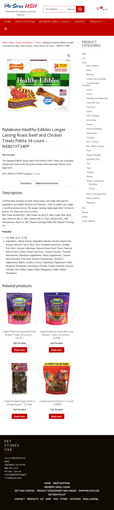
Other (85, 216)
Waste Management (96, 193)
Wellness (90, 202)
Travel (89, 176)
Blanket (90, 74)
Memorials (91, 133)
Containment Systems (90, 84)
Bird (84, 53)
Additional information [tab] (46, 183)
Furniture (90, 106)
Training (90, 172)
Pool (88, 150)
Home (7, 21)
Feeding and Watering (97, 98)
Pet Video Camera (95, 146)
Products (96, 21)
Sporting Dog (92, 159)
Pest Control (92, 141)
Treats (38, 42)
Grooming (91, 119)
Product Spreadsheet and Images (56, 490)
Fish (84, 207)
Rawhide (93, 184)
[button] (68, 55)
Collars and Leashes (96, 78)
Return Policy (57, 494)
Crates (89, 89)
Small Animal (88, 220)
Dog (12, 42)
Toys (88, 167)
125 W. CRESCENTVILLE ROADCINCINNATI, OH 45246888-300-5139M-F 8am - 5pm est (15, 465)
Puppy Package (93, 154)
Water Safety (93, 198)
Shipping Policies (89, 490)
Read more (19, 349)
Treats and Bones (24, 42)
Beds (88, 70)
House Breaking (94, 128)
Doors (89, 93)
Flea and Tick (93, 102)
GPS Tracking (92, 115)
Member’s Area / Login (53, 21)
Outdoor (90, 137)
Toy (88, 163)
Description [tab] (26, 183)
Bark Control (92, 65)
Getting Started (25, 490)
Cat (84, 58)
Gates (89, 111)
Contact (80, 21)
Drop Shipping (25, 21)
